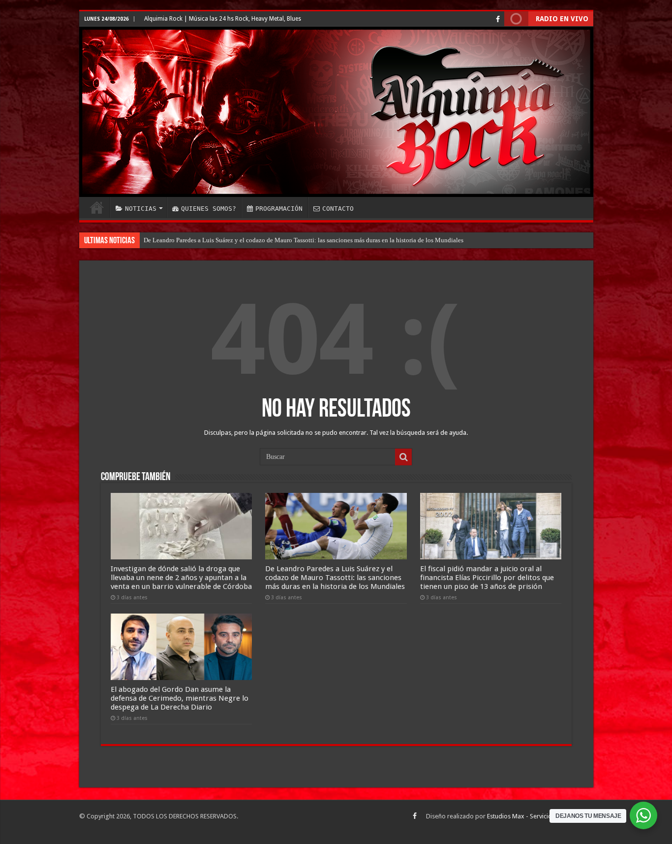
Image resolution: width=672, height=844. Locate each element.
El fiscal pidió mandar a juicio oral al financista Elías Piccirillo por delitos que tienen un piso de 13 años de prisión (487, 577)
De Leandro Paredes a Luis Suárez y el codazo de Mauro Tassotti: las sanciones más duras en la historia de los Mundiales (303, 240)
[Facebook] (498, 19)
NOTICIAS (140, 208)
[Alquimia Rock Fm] (336, 112)
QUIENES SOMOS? (208, 208)
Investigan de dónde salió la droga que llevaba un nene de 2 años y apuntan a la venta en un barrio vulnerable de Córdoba (181, 577)
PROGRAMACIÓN (279, 208)
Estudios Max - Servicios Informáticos (540, 816)
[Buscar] (403, 457)
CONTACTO (338, 208)
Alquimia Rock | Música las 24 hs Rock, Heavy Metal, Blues (222, 18)
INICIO (97, 207)
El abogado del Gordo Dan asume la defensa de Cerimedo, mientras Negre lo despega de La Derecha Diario (179, 698)
